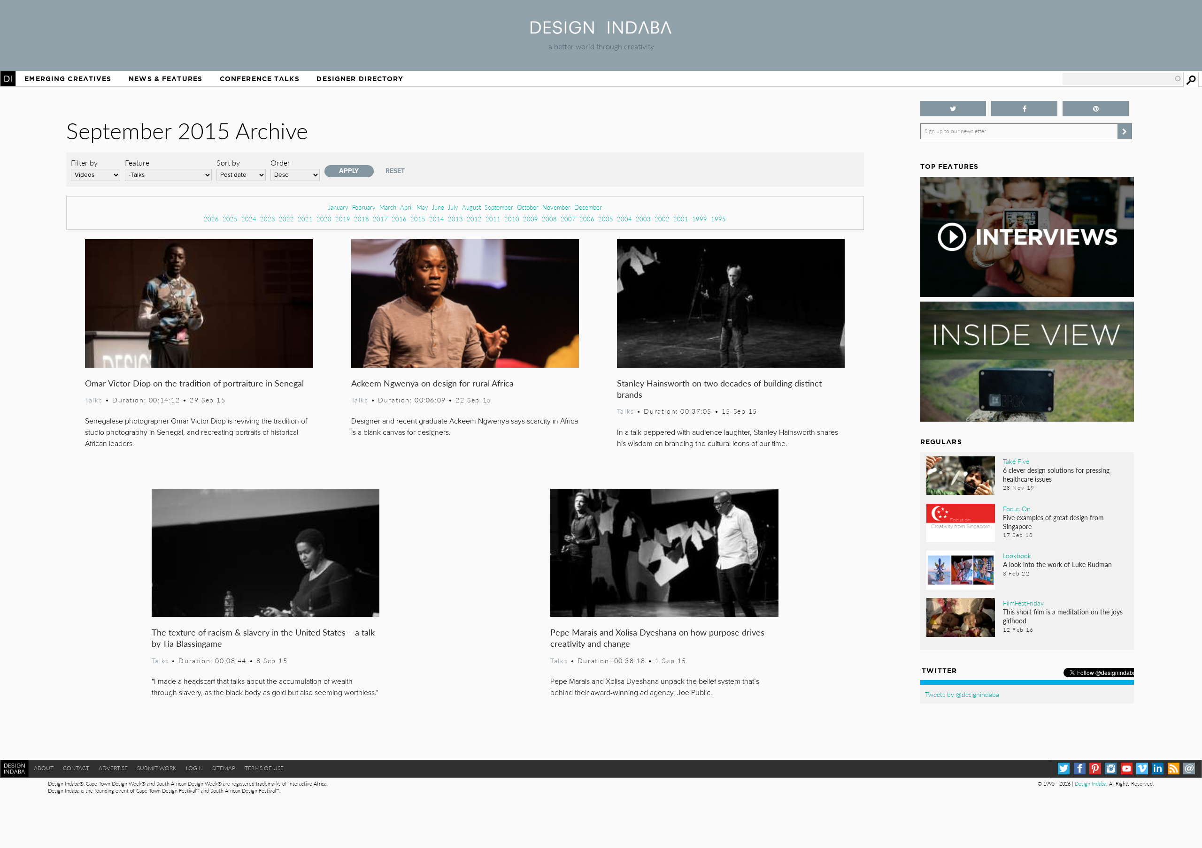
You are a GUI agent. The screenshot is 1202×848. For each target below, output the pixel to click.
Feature (137, 162)
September (499, 207)
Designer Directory (359, 79)
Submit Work (157, 768)
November (556, 207)
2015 (417, 218)
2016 (399, 218)
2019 (342, 218)
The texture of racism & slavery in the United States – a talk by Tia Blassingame (263, 637)
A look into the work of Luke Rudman (1057, 564)
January (338, 207)
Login (194, 768)
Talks (93, 399)
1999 (699, 218)
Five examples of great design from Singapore (1053, 522)
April (406, 207)
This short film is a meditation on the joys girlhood (1063, 616)
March (387, 207)
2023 (267, 218)
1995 (718, 218)
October (528, 207)
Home (8, 78)
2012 (474, 218)
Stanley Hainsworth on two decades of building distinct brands (719, 388)
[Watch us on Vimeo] (1142, 768)
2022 (286, 218)
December (588, 207)
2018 (361, 218)
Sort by (228, 162)
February (364, 207)
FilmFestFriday (1023, 602)
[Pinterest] (1095, 768)
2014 (436, 218)
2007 (568, 218)
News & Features (165, 79)
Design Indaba (1090, 783)
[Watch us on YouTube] (1127, 768)
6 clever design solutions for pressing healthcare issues (1056, 474)
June (438, 207)
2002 (662, 218)
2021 (305, 218)
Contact (76, 768)
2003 (643, 218)
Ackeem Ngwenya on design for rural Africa (432, 383)
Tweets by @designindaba (962, 694)
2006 (586, 218)
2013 (455, 218)
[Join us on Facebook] (1024, 108)
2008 (549, 218)
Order (280, 162)
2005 (605, 218)
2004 (624, 218)
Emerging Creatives (67, 79)
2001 (680, 218)
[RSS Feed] (1173, 768)
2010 (511, 218)
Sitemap (223, 768)
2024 (248, 218)
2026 (211, 218)
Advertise (113, 768)
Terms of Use (264, 768)
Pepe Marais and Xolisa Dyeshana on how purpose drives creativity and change (657, 637)
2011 (493, 218)
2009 (530, 218)
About (44, 768)
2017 (380, 218)
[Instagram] (1111, 768)
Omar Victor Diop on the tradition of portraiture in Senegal (194, 383)
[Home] (601, 30)
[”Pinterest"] (1096, 108)
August (471, 207)
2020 (323, 218)
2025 (230, 218)
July (453, 207)
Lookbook (1017, 555)
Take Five (1016, 461)
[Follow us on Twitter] (953, 108)
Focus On (1017, 508)
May (422, 207)
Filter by (84, 162)
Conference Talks (260, 79)
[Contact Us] (1189, 768)
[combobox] (1122, 79)
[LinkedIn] (1157, 768)
